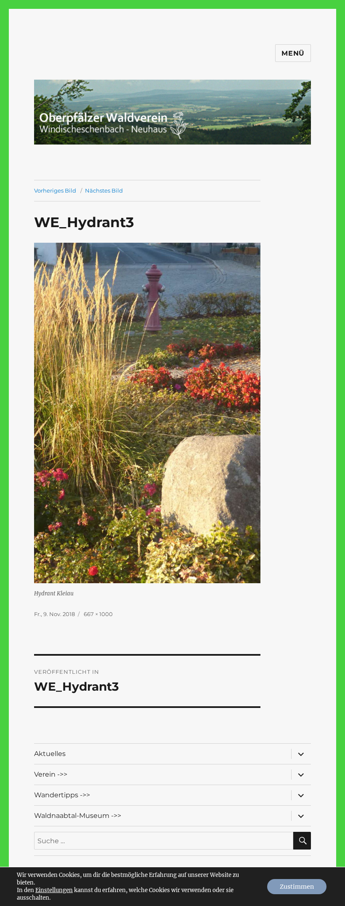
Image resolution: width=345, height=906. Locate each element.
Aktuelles (50, 754)
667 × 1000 (98, 614)
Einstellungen (54, 890)
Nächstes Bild (104, 190)
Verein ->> (50, 774)
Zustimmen (297, 886)
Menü (293, 53)
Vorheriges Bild (55, 190)
